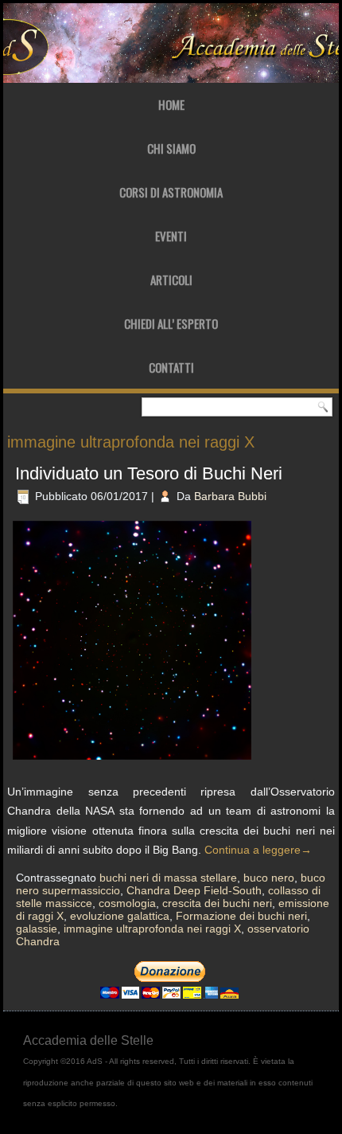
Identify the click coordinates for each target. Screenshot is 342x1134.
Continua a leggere (258, 849)
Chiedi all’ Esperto (171, 323)
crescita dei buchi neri (217, 903)
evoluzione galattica (119, 915)
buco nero (268, 877)
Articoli (171, 279)
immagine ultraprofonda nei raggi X (152, 928)
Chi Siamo (171, 148)
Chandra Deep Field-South (194, 890)
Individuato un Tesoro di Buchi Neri (148, 473)
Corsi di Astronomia (171, 192)
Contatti (171, 367)
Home (171, 104)
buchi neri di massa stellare (168, 877)
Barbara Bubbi (230, 496)
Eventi (171, 235)
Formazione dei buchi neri (241, 915)
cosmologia (127, 903)
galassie (36, 928)
